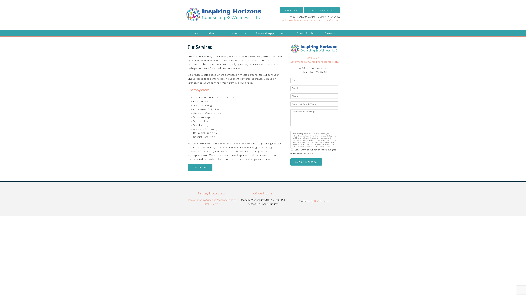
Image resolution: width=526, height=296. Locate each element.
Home (194, 33)
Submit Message (306, 161)
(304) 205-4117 (333, 20)
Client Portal (306, 33)
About (212, 33)
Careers (330, 33)
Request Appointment (271, 33)
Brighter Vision (322, 201)
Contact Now (291, 10)
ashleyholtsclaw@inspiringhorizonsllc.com (303, 20)
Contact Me (200, 167)
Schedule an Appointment (322, 10)
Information (235, 33)
